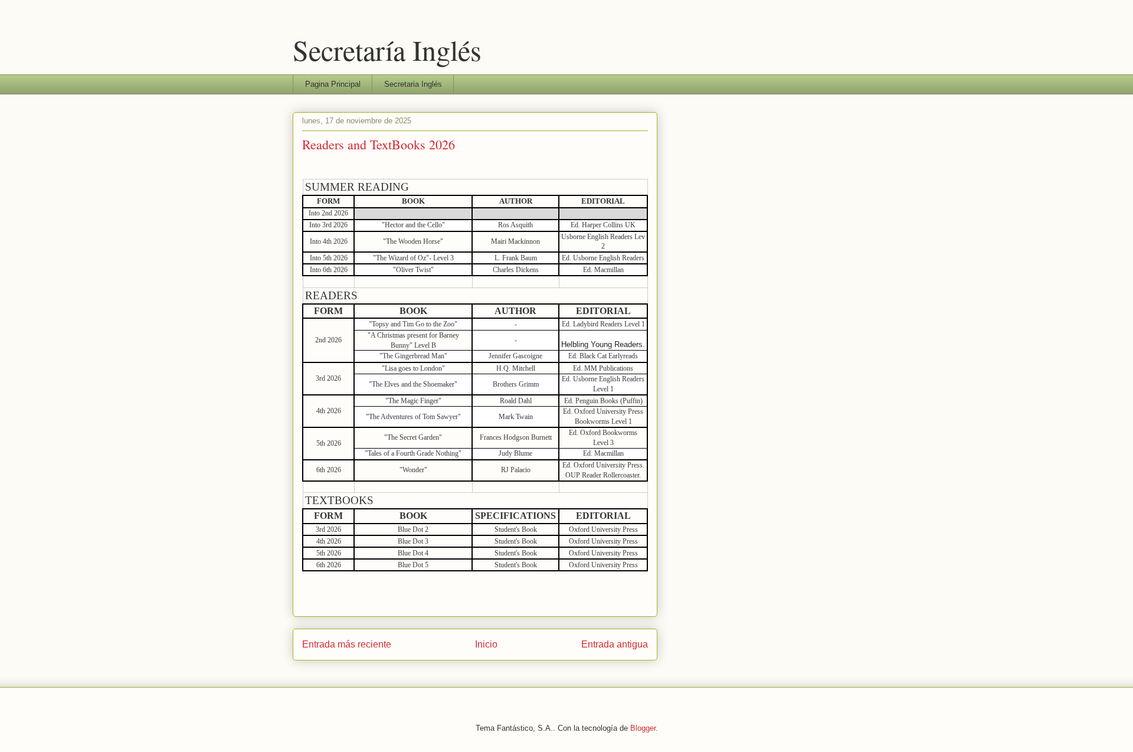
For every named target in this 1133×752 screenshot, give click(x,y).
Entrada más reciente (346, 644)
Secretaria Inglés (413, 84)
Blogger (643, 728)
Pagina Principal (333, 84)
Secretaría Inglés (387, 49)
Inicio (486, 644)
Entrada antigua (614, 644)
